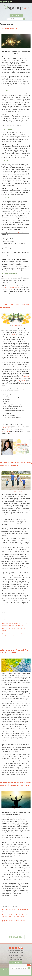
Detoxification (5, 329)
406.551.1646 (18, 959)
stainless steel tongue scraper (10, 287)
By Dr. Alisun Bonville (16, 809)
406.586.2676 (17, 957)
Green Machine (15, 233)
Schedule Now (16, 15)
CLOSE (29, 964)
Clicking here (7, 428)
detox (13, 334)
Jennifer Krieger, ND (17, 325)
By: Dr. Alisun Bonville (16, 491)
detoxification (17, 368)
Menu (5, 1)
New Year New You (9, 28)
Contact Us (16, 962)
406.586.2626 (18, 956)
